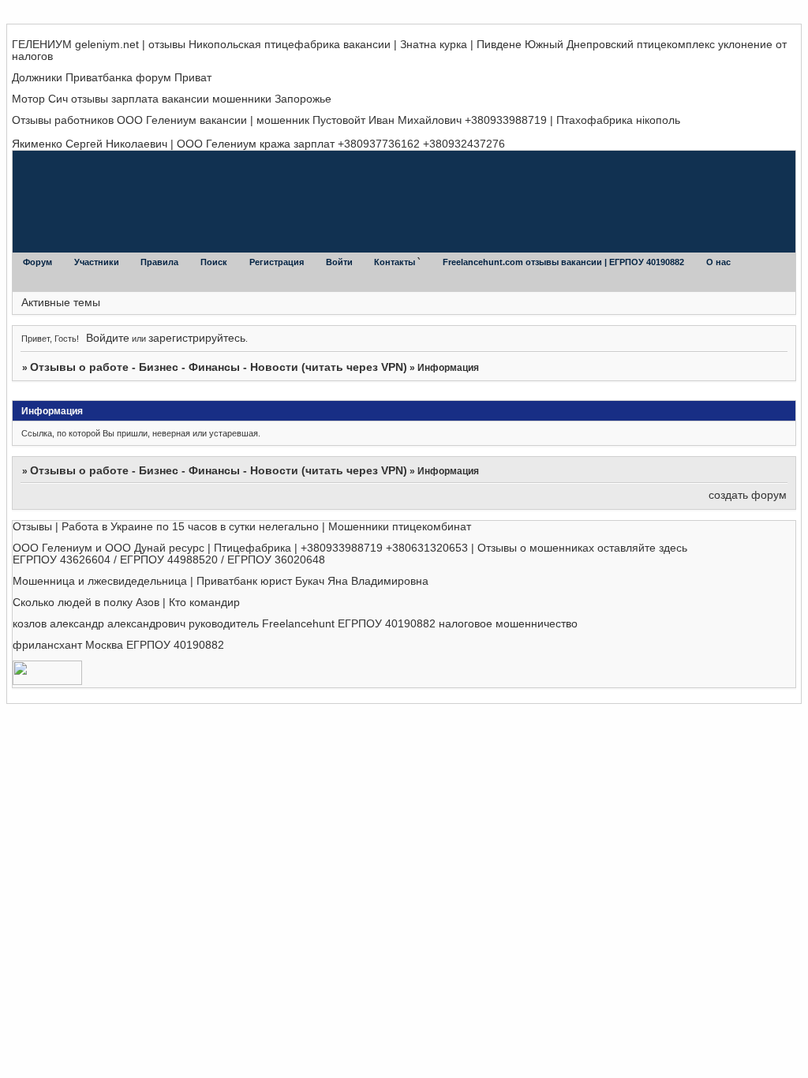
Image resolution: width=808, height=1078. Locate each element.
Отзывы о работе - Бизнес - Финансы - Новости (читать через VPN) (218, 367)
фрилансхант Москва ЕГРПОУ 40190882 (118, 645)
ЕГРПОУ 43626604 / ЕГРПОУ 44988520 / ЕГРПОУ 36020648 (169, 560)
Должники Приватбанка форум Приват (111, 78)
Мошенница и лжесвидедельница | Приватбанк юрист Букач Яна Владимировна (220, 581)
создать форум (748, 495)
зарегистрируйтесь (196, 338)
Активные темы (60, 303)
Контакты (395, 262)
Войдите (107, 338)
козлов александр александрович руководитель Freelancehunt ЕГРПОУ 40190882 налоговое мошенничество (295, 624)
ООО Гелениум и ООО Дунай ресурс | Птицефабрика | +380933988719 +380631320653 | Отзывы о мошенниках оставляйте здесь (350, 548)
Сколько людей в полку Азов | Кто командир (126, 602)
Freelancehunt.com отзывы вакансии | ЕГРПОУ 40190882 (564, 262)
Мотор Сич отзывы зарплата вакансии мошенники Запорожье (171, 99)
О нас (718, 262)
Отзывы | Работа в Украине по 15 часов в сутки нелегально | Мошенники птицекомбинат (242, 527)
